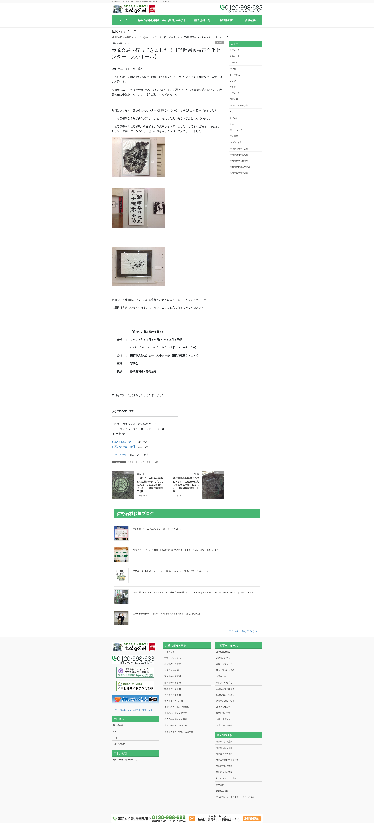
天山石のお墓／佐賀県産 (175, 713)
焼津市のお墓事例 (172, 688)
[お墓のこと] (123, 481)
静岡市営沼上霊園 (224, 741)
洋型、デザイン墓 (172, 658)
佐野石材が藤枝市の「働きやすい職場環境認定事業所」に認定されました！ (167, 613)
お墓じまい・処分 (224, 725)
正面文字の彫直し (224, 682)
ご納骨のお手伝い (224, 658)
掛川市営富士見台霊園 (226, 778)
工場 (115, 737)
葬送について (236, 130)
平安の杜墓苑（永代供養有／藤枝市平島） (235, 797)
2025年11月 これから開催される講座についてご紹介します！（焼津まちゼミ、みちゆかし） (176, 550)
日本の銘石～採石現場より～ (126, 759)
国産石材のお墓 (171, 670)
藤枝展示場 (118, 725)
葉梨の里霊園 (222, 791)
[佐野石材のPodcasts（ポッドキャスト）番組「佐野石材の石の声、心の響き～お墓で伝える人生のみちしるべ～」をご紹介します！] (121, 596)
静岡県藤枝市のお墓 (239, 173)
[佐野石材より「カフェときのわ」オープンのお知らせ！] (121, 533)
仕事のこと (235, 93)
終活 (232, 124)
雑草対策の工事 (223, 713)
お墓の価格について (123, 441)
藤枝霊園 (234, 136)
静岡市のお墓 (236, 142)
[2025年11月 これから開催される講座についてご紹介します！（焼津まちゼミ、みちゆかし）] (121, 554)
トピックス (140, 462)
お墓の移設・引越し (225, 695)
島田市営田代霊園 (224, 766)
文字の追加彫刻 (223, 652)
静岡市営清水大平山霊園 (227, 760)
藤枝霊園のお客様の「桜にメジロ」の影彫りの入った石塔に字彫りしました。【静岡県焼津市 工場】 (186, 485)
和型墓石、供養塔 (172, 664)
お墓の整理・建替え (225, 688)
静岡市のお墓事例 (172, 682)
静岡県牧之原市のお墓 (240, 167)
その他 (219, 42)
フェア (233, 81)
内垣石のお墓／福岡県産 (175, 725)
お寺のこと (235, 56)
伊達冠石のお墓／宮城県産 (176, 707)
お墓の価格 (169, 652)
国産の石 (234, 99)
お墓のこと (235, 50)
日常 (156, 462)
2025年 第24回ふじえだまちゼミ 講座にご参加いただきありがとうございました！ (172, 571)
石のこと (234, 118)
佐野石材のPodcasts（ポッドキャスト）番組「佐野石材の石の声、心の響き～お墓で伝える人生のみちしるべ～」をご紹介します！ (193, 592)
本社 (115, 731)
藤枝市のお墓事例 (172, 676)
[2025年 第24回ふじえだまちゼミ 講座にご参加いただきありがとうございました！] (121, 575)
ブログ (149, 462)
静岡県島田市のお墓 (239, 148)
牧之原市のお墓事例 (173, 701)
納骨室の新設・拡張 (225, 701)
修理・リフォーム (224, 664)
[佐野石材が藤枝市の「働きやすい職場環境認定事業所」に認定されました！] (121, 618)
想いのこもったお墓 (239, 105)
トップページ (120, 454)
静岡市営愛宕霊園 (224, 747)
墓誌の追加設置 (223, 707)
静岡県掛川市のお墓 (239, 155)
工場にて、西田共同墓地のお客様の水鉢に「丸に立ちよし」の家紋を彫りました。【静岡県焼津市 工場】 (151, 485)
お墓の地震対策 (223, 719)
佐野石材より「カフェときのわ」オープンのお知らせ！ (158, 529)
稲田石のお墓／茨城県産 (175, 719)
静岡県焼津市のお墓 (239, 161)
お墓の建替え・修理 (123, 446)
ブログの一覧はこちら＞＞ (244, 631)
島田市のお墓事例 (172, 695)
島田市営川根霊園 (224, 772)
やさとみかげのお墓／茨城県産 (178, 732)
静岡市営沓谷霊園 (224, 754)
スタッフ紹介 (119, 744)
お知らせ (234, 62)
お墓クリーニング (224, 676)
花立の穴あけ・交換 (225, 670)
